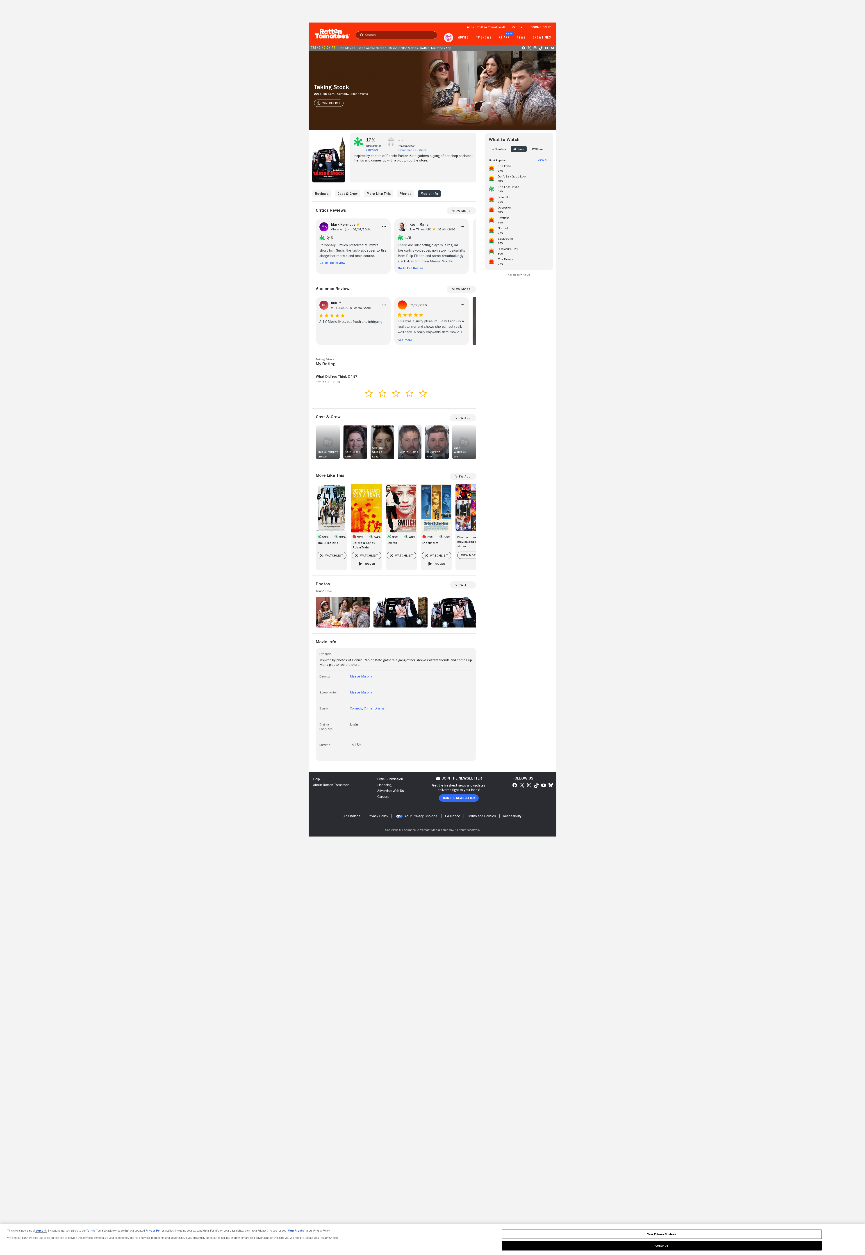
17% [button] (371, 139)
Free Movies (346, 48)
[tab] (499, 149)
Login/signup (540, 27)
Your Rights (296, 1230)
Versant (41, 1230)
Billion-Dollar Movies (403, 48)
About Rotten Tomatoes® (486, 27)
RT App (504, 37)
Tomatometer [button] (373, 145)
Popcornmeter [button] (406, 146)
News (521, 37)
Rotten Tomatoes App (435, 48)
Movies (463, 37)
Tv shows (484, 37)
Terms (90, 1230)
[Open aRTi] (448, 38)
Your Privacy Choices (421, 816)
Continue (661, 1245)
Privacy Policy (155, 1230)
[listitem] (519, 167)
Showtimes (542, 37)
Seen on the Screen (372, 48)
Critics (517, 27)
